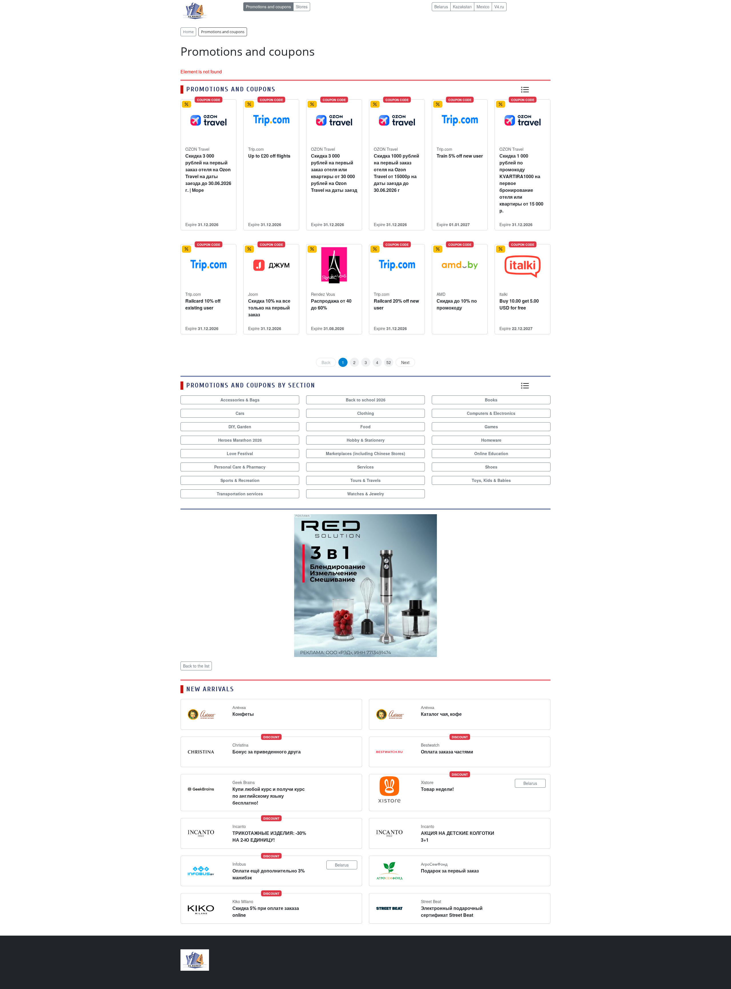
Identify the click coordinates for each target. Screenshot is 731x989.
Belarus (441, 6)
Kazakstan (462, 6)
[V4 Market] (194, 959)
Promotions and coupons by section (250, 385)
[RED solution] (365, 585)
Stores (302, 6)
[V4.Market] (194, 10)
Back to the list (196, 666)
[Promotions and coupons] (524, 89)
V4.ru (499, 6)
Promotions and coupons (268, 6)
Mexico (483, 6)
